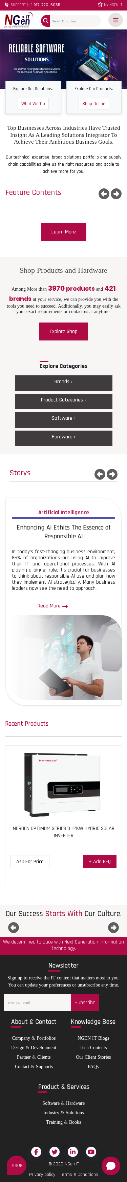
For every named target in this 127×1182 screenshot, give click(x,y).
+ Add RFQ (100, 861)
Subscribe (85, 1002)
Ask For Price (30, 861)
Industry (51, 1112)
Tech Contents (93, 1047)
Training (54, 1122)
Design (17, 1047)
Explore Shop (64, 331)
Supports (44, 1066)
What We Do (33, 104)
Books (75, 1122)
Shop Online (93, 104)
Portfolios (46, 1038)
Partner (24, 1057)
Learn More (63, 231)
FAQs (93, 1066)
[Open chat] (111, 1166)
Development (43, 1047)
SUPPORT (34, 5)
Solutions (75, 1112)
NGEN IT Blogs (93, 1038)
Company (21, 1038)
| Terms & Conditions (76, 1174)
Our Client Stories (93, 1057)
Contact (22, 1066)
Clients (43, 1057)
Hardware (75, 1103)
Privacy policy (42, 1174)
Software (51, 1103)
